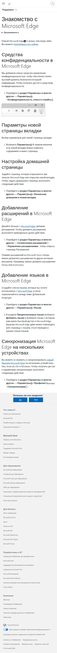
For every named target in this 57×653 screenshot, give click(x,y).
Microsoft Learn (8, 561)
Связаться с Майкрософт (12, 640)
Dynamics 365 (8, 526)
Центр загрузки (8, 444)
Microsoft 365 (8, 418)
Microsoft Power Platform (11, 578)
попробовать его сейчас (26, 44)
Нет (36, 399)
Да (20, 399)
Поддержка (8, 9)
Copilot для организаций (11, 414)
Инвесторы (7, 617)
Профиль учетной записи (12, 440)
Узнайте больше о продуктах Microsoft (16, 423)
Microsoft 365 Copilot (10, 539)
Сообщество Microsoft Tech (12, 569)
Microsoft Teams (9, 544)
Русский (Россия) (13, 625)
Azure (5, 522)
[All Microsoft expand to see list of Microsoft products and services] (3, 3)
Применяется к (11, 32)
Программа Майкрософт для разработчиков (18, 556)
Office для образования (11, 487)
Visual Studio (7, 587)
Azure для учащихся (10, 500)
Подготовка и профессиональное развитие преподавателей (24, 492)
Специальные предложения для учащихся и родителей (22, 496)
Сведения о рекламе (41, 644)
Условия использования (11, 644)
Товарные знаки (27, 644)
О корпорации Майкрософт (12, 604)
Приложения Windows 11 (12, 427)
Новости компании (9, 608)
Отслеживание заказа (11, 457)
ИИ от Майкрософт (10, 513)
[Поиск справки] (9, 3)
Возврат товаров (9, 453)
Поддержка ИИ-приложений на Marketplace (18, 565)
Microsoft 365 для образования (14, 483)
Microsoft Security (9, 517)
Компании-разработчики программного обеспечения (21, 583)
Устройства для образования (13, 474)
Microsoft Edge (28, 226)
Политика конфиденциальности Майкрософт (18, 613)
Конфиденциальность (30, 640)
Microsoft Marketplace (11, 574)
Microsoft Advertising (10, 535)
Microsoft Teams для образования (15, 478)
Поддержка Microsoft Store (12, 448)
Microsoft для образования (12, 470)
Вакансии (6, 600)
